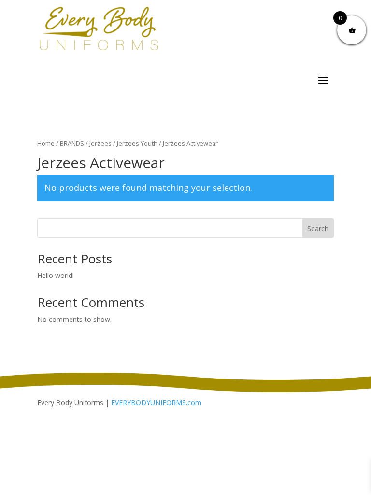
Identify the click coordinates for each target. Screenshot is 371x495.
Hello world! (55, 275)
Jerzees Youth (137, 143)
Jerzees (100, 143)
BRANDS (72, 143)
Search (317, 228)
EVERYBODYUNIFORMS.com (156, 402)
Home (46, 143)
